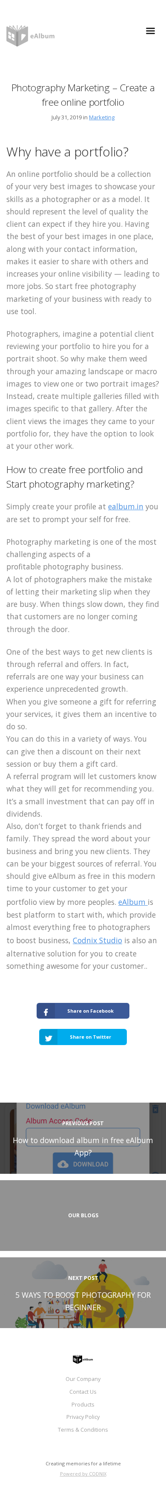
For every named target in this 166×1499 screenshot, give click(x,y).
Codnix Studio (97, 940)
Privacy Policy (83, 1417)
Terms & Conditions (83, 1429)
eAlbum (133, 902)
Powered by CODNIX (83, 1473)
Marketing (101, 117)
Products (83, 1404)
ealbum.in (125, 506)
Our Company (83, 1379)
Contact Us (83, 1391)
